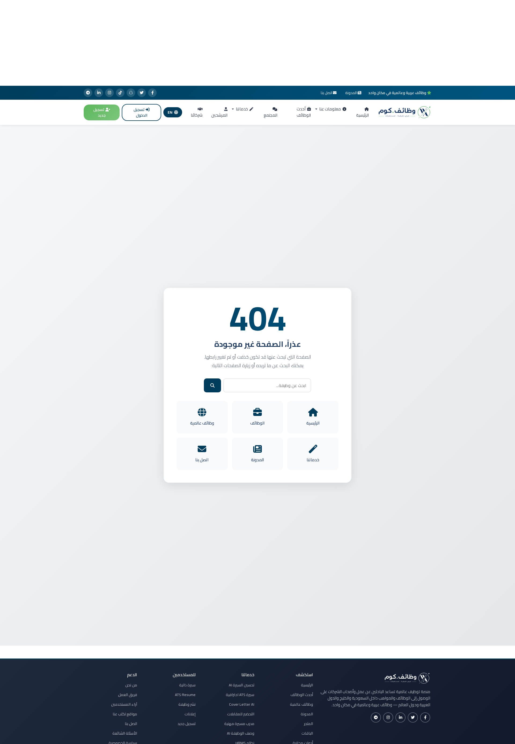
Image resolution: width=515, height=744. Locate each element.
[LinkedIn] (98, 92)
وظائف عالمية (301, 704)
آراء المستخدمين (124, 704)
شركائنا (197, 115)
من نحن (131, 685)
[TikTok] (120, 92)
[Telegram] (88, 92)
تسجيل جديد (99, 112)
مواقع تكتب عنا (125, 714)
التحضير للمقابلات (240, 714)
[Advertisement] (257, 42)
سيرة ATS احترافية (240, 695)
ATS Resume (185, 695)
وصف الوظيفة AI (240, 733)
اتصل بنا (131, 724)
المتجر (308, 724)
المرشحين (219, 115)
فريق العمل (127, 695)
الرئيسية (362, 115)
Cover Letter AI (241, 704)
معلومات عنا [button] (329, 109)
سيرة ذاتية (187, 685)
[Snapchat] (131, 92)
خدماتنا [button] (241, 109)
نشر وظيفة (187, 704)
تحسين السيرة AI (241, 685)
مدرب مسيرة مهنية (239, 724)
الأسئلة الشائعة (124, 733)
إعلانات (190, 714)
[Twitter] (141, 92)
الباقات (307, 733)
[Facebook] (152, 92)
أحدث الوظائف (304, 112)
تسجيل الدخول (140, 112)
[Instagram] (109, 92)
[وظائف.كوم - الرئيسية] (403, 112)
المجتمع (270, 115)
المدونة (307, 714)
